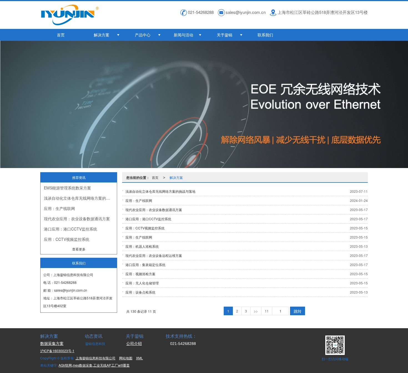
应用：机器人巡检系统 (142, 246)
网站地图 (125, 358)
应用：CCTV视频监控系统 (66, 239)
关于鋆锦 (224, 34)
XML (139, 358)
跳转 (297, 311)
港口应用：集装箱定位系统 (145, 264)
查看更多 (78, 249)
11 (267, 311)
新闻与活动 (183, 34)
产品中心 (142, 34)
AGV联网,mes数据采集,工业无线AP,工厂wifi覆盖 (94, 365)
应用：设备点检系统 (140, 292)
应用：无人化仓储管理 (142, 283)
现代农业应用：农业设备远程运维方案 (153, 255)
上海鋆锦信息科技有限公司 (95, 358)
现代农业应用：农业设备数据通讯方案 (77, 218)
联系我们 (265, 34)
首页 (61, 34)
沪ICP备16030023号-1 (57, 350)
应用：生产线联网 (59, 208)
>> (256, 311)
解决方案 (101, 34)
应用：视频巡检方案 (140, 273)
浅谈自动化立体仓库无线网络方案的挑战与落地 (80, 198)
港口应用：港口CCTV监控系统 (70, 229)
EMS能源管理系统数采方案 (67, 188)
